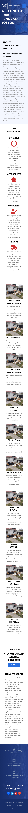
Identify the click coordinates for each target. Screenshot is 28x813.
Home (14, 809)
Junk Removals (14, 5)
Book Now (14, 665)
